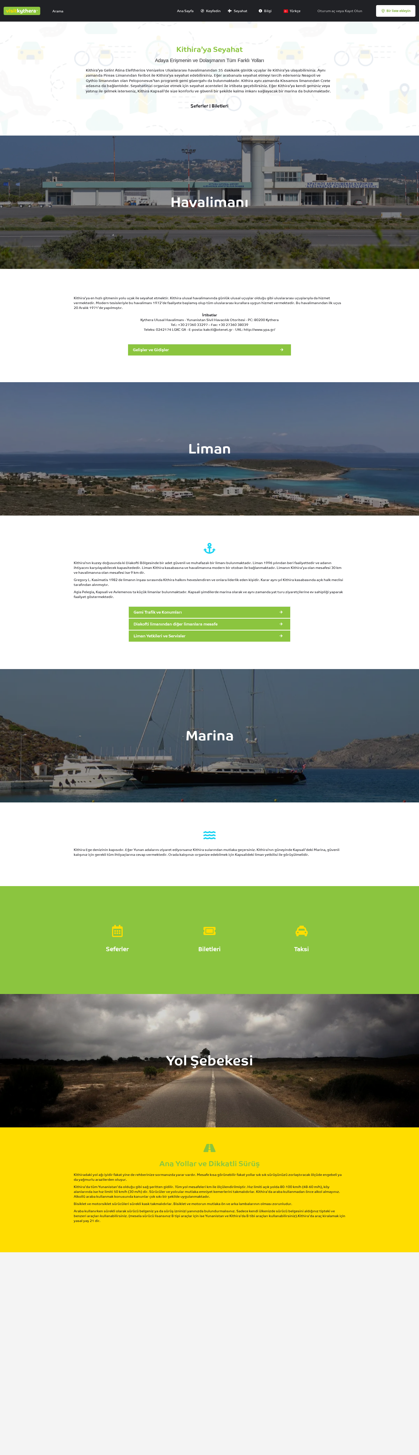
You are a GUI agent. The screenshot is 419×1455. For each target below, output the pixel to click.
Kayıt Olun (353, 11)
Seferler (199, 105)
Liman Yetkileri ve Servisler (159, 636)
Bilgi (267, 11)
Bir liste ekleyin (399, 11)
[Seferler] (117, 931)
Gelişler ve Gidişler (151, 350)
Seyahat (240, 11)
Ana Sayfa (184, 11)
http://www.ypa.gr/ (259, 329)
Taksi (301, 949)
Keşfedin (213, 11)
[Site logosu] (22, 10)
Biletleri (220, 105)
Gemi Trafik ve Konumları (158, 612)
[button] (209, 350)
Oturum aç (326, 11)
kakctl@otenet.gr (218, 329)
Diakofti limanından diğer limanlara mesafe (176, 624)
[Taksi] (302, 931)
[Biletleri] (209, 931)
